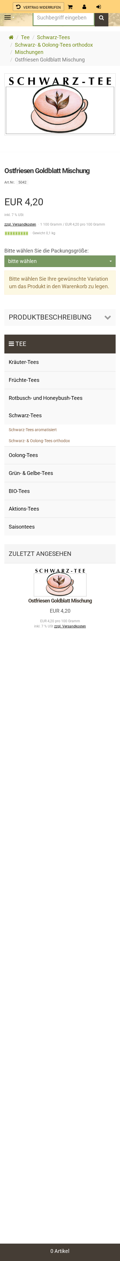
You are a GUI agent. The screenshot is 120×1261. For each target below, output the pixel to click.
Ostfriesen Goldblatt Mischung (60, 601)
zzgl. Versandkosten (20, 224)
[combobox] (60, 261)
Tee (20, 343)
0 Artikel (59, 1251)
